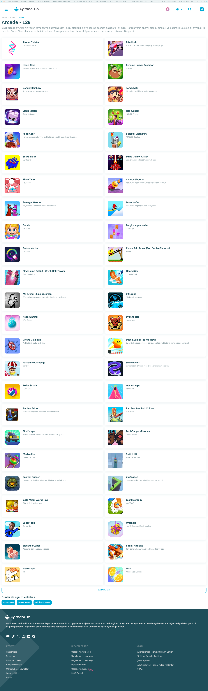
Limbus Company (27, 1)
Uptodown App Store (81, 651)
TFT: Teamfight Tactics (104, 1)
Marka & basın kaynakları (17, 669)
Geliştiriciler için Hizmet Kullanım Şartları (155, 665)
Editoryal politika (13, 660)
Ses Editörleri (121, 1)
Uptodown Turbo (81, 669)
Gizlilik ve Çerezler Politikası (149, 656)
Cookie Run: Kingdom (138, 1)
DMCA (140, 669)
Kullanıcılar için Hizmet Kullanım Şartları (155, 651)
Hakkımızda (11, 651)
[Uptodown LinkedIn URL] (28, 636)
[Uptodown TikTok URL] (13, 636)
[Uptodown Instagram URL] (23, 636)
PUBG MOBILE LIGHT (186, 1)
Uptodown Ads (78, 664)
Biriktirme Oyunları (42, 602)
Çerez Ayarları (143, 660)
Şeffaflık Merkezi (14, 664)
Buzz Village (201, 1)
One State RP (13, 1)
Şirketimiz (10, 656)
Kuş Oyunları (8, 602)
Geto (152, 1)
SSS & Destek (77, 673)
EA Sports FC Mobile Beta (83, 1)
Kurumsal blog (12, 673)
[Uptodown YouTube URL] (8, 636)
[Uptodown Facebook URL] (34, 636)
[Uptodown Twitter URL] (18, 636)
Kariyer (9, 677)
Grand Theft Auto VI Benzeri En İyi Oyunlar (54, 1)
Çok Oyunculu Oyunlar (167, 1)
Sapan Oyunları (24, 602)
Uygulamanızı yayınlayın (82, 656)
